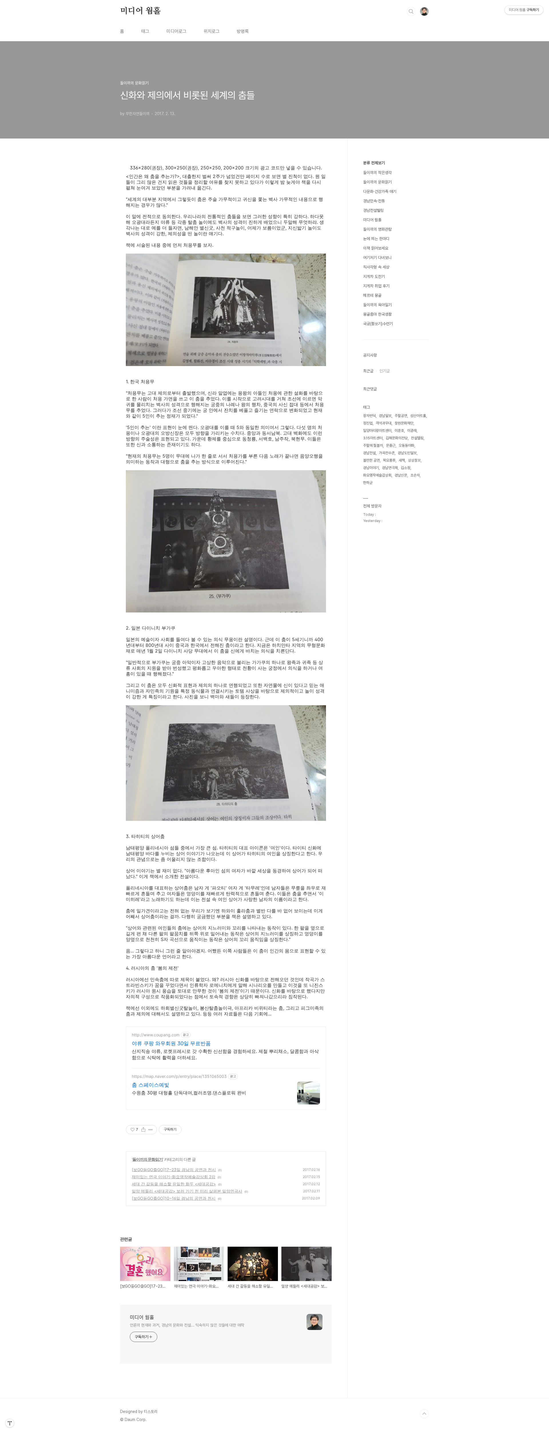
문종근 (390, 445)
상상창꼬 (414, 460)
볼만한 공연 (371, 460)
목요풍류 (389, 460)
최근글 (368, 371)
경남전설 (369, 453)
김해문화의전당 (397, 438)
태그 (145, 31)
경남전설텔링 (373, 210)
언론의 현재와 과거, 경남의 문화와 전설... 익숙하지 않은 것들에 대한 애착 (187, 1325)
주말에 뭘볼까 (373, 445)
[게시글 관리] (150, 1129)
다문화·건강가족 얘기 (379, 191)
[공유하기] (143, 1129)
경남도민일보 (407, 453)
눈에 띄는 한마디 (376, 238)
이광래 (412, 430)
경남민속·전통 (374, 201)
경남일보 (385, 416)
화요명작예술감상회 (377, 475)
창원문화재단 (404, 423)
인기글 (384, 371)
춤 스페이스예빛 (150, 1085)
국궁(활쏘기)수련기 (378, 323)
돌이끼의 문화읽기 (147, 1159)
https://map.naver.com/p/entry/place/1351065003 (179, 1076)
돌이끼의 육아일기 (377, 305)
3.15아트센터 (373, 438)
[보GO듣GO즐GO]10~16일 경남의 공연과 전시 (174, 1198)
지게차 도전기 (374, 276)
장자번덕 (369, 416)
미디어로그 (176, 31)
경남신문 (401, 475)
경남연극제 (390, 468)
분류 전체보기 (374, 163)
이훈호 (399, 430)
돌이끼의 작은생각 (377, 172)
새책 (402, 460)
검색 (411, 11)
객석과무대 (383, 423)
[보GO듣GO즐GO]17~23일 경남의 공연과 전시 (174, 1169)
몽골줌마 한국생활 (377, 314)
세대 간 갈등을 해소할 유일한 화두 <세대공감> (174, 1183)
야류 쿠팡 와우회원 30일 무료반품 (171, 1043)
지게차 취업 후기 (376, 286)
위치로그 (212, 31)
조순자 (415, 475)
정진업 (368, 423)
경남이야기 (371, 468)
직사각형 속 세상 (376, 267)
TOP (424, 1413)
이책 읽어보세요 (375, 248)
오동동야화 (406, 445)
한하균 (368, 483)
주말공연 (401, 416)
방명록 (243, 31)
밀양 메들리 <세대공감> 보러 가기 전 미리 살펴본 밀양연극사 (187, 1191)
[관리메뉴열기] (9, 1423)
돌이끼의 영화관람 (377, 229)
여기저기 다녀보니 (377, 257)
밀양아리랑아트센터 (377, 430)
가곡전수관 (387, 453)
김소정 (405, 468)
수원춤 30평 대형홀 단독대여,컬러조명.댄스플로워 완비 (189, 1093)
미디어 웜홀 (140, 11)
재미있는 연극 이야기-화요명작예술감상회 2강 (173, 1176)
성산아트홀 (418, 416)
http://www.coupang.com (156, 1034)
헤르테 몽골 (372, 295)
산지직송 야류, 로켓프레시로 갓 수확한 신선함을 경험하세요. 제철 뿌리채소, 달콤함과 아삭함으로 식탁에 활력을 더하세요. (225, 1054)
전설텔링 (417, 438)
